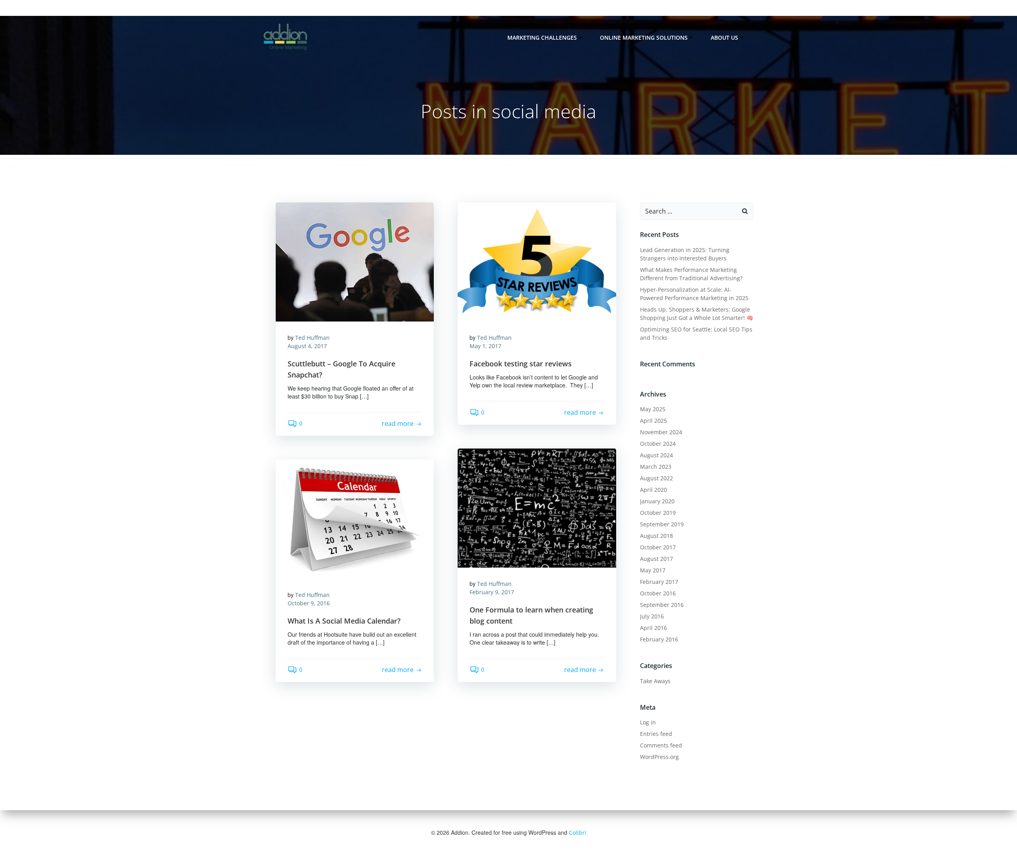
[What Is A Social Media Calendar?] (355, 518)
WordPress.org (659, 757)
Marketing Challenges (542, 37)
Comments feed (661, 745)
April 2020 (653, 489)
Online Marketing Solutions (644, 37)
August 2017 (656, 558)
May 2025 (652, 409)
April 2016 (653, 628)
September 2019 (662, 524)
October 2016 (658, 593)
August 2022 (656, 478)
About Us (724, 37)
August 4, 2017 (307, 346)
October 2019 (658, 512)
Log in (648, 722)
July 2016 (652, 616)
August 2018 (656, 535)
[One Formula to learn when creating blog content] (537, 507)
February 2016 (659, 639)
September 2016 (662, 605)
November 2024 (661, 432)
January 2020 (657, 501)
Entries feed (656, 734)
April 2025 (653, 420)
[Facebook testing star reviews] (537, 261)
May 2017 (652, 570)
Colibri (577, 832)
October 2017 (658, 547)
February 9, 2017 (492, 592)
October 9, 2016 (309, 603)
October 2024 (658, 443)
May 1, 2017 (485, 346)
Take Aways (655, 681)
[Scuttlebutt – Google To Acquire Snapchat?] (355, 261)
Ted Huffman (312, 337)
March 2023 (655, 466)
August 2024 (656, 455)
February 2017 (659, 581)
